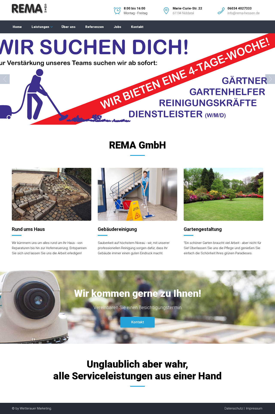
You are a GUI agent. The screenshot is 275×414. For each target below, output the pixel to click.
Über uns (68, 27)
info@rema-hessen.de (244, 13)
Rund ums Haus (28, 229)
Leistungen (40, 27)
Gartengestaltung (203, 229)
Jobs (117, 27)
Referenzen (94, 27)
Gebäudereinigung (117, 229)
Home (17, 27)
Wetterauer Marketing (35, 408)
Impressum (254, 408)
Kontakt (137, 27)
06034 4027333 (240, 8)
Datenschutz (234, 408)
